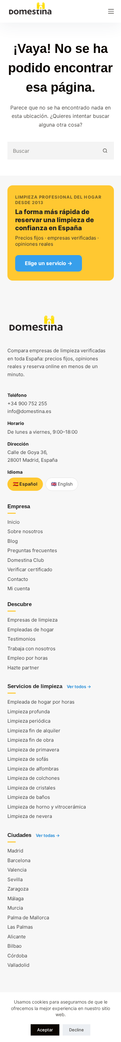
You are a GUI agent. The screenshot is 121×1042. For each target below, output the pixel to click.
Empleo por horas (27, 658)
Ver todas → (48, 835)
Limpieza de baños (28, 797)
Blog (12, 541)
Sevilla (15, 879)
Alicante (16, 937)
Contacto (17, 579)
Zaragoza (17, 889)
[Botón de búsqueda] (105, 150)
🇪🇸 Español (25, 484)
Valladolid (18, 965)
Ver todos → (79, 686)
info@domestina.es (29, 411)
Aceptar (45, 1029)
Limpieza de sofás (27, 759)
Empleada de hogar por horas (41, 702)
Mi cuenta (18, 588)
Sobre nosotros (25, 531)
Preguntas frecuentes (32, 550)
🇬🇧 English (62, 484)
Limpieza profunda (28, 711)
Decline (76, 1029)
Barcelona (18, 860)
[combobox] (52, 151)
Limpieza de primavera (33, 750)
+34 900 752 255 (27, 403)
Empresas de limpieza (32, 620)
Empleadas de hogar (30, 629)
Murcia (15, 908)
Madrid (15, 851)
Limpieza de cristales (31, 788)
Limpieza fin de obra (30, 740)
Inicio (13, 522)
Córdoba (17, 956)
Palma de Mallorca (28, 917)
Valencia (16, 870)
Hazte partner (23, 668)
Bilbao (14, 946)
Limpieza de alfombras (33, 769)
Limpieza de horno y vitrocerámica (46, 807)
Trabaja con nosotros (31, 648)
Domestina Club (25, 560)
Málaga (15, 898)
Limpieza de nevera (29, 816)
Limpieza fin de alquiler (33, 730)
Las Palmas (20, 927)
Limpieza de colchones (33, 778)
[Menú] (111, 11)
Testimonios (21, 639)
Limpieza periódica (28, 721)
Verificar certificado (29, 569)
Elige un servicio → (48, 263)
